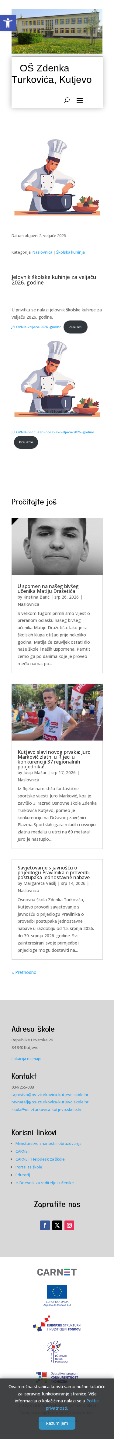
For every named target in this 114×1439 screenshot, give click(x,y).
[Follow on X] (57, 1225)
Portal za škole (29, 1167)
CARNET (23, 1151)
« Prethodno (24, 972)
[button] (8, 23)
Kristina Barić (36, 597)
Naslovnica (42, 252)
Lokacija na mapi (26, 1058)
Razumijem (57, 1423)
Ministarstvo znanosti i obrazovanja (48, 1143)
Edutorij (23, 1175)
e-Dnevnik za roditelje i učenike (45, 1182)
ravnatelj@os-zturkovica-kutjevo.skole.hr (50, 1102)
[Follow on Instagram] (69, 1225)
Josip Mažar (35, 772)
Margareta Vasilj (39, 883)
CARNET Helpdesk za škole (40, 1159)
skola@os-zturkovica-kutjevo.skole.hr (47, 1109)
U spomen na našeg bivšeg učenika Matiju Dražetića (48, 588)
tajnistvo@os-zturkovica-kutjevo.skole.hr (50, 1094)
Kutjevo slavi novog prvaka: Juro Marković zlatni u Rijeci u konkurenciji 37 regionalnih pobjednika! (54, 759)
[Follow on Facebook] (45, 1225)
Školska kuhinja (70, 252)
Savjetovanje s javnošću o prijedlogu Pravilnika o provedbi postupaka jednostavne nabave (54, 872)
